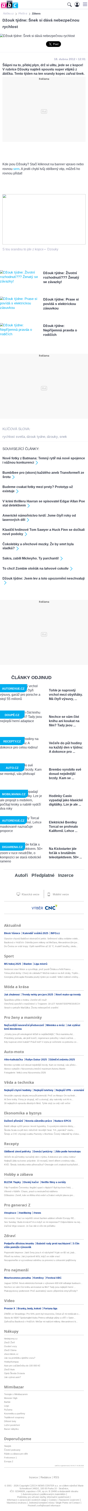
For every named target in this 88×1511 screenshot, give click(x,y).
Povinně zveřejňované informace (44, 1505)
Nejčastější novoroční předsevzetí (24, 1025)
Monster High (10, 1398)
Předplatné (43, 875)
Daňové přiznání (14, 1120)
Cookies (53, 1500)
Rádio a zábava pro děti (16, 1454)
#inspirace (10, 1212)
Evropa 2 (8, 1461)
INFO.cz (55, 933)
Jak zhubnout (12, 994)
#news (37, 1212)
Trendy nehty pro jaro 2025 (38, 994)
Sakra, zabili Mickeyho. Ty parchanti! (30, 558)
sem (16, 169)
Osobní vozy (10, 1346)
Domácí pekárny (43, 1151)
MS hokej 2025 (13, 964)
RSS (56, 1477)
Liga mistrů (40, 964)
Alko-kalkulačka (14, 1059)
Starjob (7, 1446)
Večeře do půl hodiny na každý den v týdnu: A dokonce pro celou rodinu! (40, 1157)
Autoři (21, 875)
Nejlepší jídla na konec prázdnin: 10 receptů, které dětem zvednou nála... (40, 1160)
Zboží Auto (9, 1369)
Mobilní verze (60, 894)
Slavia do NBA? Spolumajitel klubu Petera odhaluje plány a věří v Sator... (39, 1317)
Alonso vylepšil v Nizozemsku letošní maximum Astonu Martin (34, 1069)
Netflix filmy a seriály (53, 1182)
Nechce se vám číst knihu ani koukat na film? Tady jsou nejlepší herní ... (40, 1287)
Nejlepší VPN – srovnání (70, 1090)
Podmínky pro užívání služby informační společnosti (43, 1497)
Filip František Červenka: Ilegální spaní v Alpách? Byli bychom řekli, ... (38, 1187)
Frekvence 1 (10, 1457)
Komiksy (38, 1277)
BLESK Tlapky (12, 1182)
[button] (84, 4)
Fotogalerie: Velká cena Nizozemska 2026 (25, 1072)
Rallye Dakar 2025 (36, 1059)
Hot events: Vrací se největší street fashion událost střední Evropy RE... (40, 1218)
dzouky (52, 437)
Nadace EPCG (62, 1120)
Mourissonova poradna (18, 1277)
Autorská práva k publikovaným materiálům (44, 1494)
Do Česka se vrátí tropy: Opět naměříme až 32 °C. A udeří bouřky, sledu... (41, 946)
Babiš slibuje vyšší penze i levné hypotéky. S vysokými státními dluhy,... (39, 1126)
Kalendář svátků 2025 (36, 933)
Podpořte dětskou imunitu (19, 1243)
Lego (6, 1406)
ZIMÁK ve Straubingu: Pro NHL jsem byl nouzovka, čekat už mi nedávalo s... (42, 1314)
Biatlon (28, 964)
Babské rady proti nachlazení (53, 1243)
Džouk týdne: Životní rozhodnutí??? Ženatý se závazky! (61, 277)
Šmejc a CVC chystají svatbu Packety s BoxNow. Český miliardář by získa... (42, 1134)
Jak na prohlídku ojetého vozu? (19, 1358)
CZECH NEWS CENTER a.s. (44, 1485)
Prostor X (10, 1308)
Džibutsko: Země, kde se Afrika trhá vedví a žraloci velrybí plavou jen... (39, 1195)
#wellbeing (25, 1212)
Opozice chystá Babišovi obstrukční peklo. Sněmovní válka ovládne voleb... (41, 938)
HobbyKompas (11, 1362)
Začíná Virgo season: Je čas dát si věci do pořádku (29, 1226)
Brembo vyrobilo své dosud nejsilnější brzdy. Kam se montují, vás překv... (40, 1065)
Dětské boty (10, 1421)
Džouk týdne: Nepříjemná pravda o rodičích (60, 330)
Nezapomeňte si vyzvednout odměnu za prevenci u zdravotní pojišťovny (40, 1260)
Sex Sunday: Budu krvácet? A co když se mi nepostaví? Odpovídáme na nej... (43, 1222)
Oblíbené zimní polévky (18, 1151)
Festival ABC (54, 1277)
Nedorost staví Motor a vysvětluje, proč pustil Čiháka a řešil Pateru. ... (38, 969)
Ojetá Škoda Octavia (14, 1373)
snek (63, 437)
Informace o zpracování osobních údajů (26, 1500)
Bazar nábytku (11, 1429)
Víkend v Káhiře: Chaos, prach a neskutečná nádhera (31, 1191)
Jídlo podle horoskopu (68, 1151)
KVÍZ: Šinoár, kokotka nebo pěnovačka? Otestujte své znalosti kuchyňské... (42, 1164)
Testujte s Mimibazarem (16, 1394)
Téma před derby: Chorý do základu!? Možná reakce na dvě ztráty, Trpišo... (42, 973)
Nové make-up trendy (68, 994)
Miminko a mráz (55, 1025)
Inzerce (65, 875)
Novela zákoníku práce (39, 1120)
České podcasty (12, 1450)
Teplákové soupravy (14, 1417)
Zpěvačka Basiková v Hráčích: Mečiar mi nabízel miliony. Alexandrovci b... (41, 1321)
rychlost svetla (13, 437)
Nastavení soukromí (69, 1500)
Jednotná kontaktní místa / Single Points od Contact (54, 1502)
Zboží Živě (9, 1342)
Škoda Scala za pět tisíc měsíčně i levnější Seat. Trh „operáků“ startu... (39, 1130)
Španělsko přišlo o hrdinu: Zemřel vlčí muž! (25, 1000)
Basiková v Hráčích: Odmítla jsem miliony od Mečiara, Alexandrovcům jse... (41, 942)
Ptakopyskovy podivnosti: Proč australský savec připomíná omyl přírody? (41, 1291)
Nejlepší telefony (44, 1090)
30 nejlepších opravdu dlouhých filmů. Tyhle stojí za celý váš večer (37, 1103)
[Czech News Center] (51, 907)
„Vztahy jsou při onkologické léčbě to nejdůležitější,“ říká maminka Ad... (39, 1034)
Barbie (7, 1402)
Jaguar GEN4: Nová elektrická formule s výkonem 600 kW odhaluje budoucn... (43, 1283)
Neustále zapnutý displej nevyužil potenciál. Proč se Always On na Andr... (40, 1095)
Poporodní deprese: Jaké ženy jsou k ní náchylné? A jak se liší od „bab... (40, 1252)
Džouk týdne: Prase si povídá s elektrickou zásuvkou (61, 303)
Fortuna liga (50, 1308)
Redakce (46, 1477)
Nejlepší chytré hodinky (18, 1090)
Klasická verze (30, 894)
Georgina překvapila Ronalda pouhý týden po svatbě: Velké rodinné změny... (42, 977)
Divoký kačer (31, 1182)
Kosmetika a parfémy (14, 1413)
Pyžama (8, 1409)
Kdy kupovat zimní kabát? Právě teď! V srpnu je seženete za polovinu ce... (41, 1042)
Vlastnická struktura (16, 1502)
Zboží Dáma (10, 1350)
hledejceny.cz (11, 1338)
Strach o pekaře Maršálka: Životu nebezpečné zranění (31, 1007)
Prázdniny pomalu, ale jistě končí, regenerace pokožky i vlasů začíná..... (40, 1038)
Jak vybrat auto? (12, 1377)
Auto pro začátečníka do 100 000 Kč (22, 1365)
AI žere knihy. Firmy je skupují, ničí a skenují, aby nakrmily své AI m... (38, 1099)
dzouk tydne (36, 437)
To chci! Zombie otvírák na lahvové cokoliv (35, 568)
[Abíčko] (9, 8)
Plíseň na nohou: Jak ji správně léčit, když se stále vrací (32, 1256)
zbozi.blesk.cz (11, 1354)
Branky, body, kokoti (30, 1308)
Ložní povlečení (12, 1425)
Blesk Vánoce (12, 933)
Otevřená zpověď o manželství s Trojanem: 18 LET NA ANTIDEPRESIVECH (42, 1004)
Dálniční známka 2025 (62, 1059)
